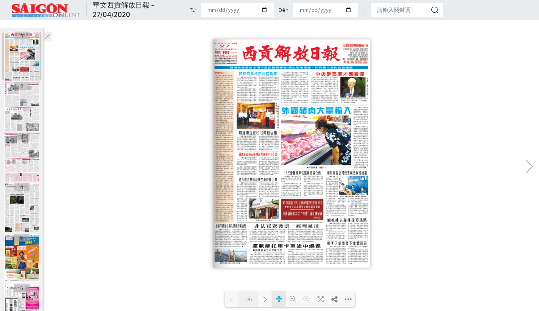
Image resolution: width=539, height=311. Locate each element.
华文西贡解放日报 (46, 10)
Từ (193, 10)
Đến (283, 10)
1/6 (248, 299)
